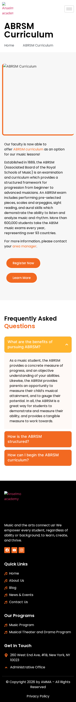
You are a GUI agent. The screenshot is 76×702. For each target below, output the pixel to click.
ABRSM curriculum (28, 149)
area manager (24, 246)
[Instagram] (21, 550)
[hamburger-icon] (69, 8)
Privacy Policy (38, 696)
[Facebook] (7, 550)
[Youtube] (14, 550)
